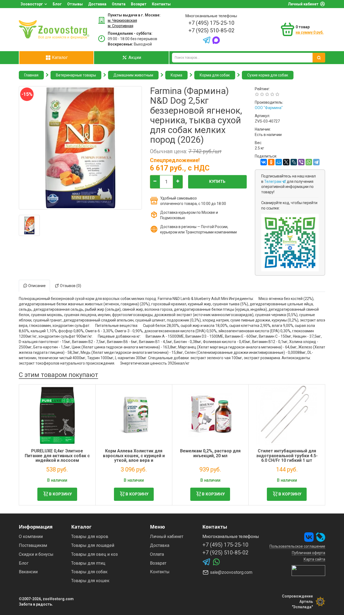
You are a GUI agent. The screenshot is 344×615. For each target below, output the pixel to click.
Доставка (97, 4)
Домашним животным (133, 75)
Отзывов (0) (70, 286)
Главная (31, 75)
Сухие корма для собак (267, 75)
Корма (176, 75)
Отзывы (75, 4)
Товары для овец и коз (94, 554)
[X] (286, 162)
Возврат (138, 4)
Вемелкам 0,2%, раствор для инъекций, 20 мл (210, 453)
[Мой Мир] (278, 162)
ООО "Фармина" (269, 108)
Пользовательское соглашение (297, 546)
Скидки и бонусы (36, 554)
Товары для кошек (90, 580)
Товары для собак (89, 571)
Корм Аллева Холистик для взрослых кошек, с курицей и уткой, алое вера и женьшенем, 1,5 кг (134, 458)
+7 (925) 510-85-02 (211, 30)
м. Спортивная (120, 26)
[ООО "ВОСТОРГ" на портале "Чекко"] (308, 570)
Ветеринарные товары (76, 75)
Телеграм (273, 181)
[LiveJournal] (294, 162)
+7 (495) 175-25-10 (211, 23)
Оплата (119, 4)
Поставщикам (33, 545)
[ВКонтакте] (263, 162)
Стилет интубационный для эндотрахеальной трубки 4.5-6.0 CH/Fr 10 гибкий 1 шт (287, 455)
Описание (36, 286)
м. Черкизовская (122, 20)
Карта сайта (314, 559)
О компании (31, 536)
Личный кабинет (303, 4)
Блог (57, 4)
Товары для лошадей (92, 545)
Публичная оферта (308, 553)
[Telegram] (316, 162)
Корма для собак (215, 75)
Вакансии (28, 571)
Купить (217, 181)
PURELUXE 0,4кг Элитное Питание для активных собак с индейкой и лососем (57, 455)
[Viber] (301, 162)
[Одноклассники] (271, 162)
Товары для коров (89, 536)
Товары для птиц (88, 563)
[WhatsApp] (309, 162)
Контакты (161, 4)
